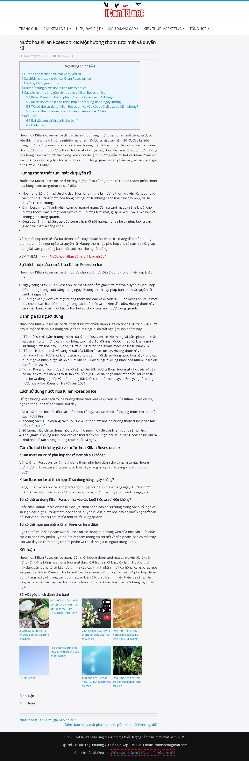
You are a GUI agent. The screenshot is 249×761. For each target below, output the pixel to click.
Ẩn (92, 66)
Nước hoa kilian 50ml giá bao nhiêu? (47, 720)
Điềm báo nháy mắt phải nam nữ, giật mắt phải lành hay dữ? (111, 724)
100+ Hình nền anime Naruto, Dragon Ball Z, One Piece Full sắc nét (126, 634)
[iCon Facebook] (124, 10)
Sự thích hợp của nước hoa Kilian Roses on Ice (56, 78)
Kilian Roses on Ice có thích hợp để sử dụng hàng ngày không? (74, 102)
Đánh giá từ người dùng (40, 83)
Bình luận (35, 125)
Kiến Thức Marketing (163, 29)
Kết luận (29, 116)
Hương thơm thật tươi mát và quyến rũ (51, 74)
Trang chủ (28, 29)
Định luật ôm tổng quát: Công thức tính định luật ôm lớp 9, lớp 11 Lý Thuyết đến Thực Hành (64, 606)
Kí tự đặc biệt (88, 29)
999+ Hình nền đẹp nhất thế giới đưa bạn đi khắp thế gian (127, 682)
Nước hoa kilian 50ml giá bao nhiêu (77, 256)
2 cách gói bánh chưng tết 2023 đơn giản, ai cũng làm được (34, 634)
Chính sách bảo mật (126, 752)
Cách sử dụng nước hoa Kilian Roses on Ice (54, 88)
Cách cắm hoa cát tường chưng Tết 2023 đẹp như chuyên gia (96, 634)
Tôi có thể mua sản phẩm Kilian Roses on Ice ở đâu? (66, 111)
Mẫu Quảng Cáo (122, 29)
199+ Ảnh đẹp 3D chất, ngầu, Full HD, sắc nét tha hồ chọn (96, 682)
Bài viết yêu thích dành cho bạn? (52, 120)
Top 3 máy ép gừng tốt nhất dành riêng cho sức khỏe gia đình (65, 652)
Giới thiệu (150, 752)
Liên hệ (168, 752)
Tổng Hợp (198, 29)
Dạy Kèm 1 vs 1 (55, 29)
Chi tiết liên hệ (27, 678)
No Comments (66, 56)
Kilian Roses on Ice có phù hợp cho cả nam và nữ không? (69, 97)
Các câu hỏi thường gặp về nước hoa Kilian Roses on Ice (63, 92)
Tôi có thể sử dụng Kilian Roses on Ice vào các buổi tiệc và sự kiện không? (82, 106)
